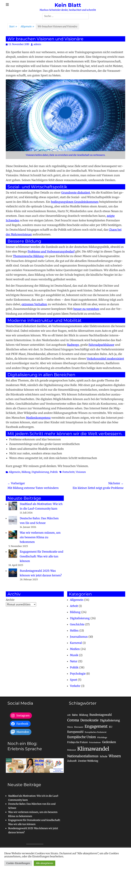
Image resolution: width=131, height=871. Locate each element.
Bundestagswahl (100, 714)
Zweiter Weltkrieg (88, 760)
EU (110, 726)
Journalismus (79, 636)
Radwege (73, 344)
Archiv (10, 599)
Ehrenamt (78, 727)
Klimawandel (93, 749)
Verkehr (75, 686)
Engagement (96, 726)
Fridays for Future (77, 742)
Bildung (25, 472)
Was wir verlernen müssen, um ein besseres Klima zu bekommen (40, 537)
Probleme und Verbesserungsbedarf (51, 251)
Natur (73, 661)
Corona (73, 720)
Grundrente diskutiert (75, 192)
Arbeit (74, 606)
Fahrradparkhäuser (101, 344)
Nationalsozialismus (82, 756)
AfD (69, 715)
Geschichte (77, 624)
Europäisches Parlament (95, 732)
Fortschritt (68, 472)
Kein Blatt (68, 5)
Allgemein (27, 26)
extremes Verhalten (34, 304)
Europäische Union (81, 737)
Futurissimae (95, 742)
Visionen (81, 472)
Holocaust (71, 750)
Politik (54, 472)
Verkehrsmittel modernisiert (105, 358)
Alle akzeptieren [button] (44, 863)
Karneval (76, 642)
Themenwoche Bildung (28, 256)
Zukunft (72, 760)
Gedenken (109, 742)
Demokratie (89, 720)
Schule (103, 756)
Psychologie (78, 673)
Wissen (115, 756)
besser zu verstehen (86, 309)
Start (13, 26)
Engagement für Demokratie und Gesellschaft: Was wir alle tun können (41, 556)
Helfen (74, 630)
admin (37, 44)
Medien (75, 649)
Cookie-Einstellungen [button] (18, 863)
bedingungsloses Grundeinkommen (75, 201)
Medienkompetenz (38, 417)
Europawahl (75, 731)
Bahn (75, 714)
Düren (70, 727)
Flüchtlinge (102, 737)
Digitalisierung (40, 472)
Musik (74, 655)
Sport (73, 679)
